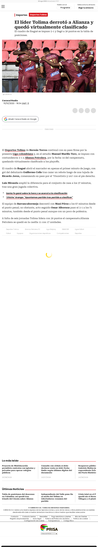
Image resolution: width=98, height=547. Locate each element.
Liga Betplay (51, 229)
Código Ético (69, 521)
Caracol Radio (12, 7)
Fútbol (8, 233)
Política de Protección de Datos (57, 519)
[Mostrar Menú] (3, 6)
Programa (65, 7)
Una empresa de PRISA (49, 527)
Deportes (21, 15)
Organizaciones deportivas (40, 233)
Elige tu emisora (85, 8)
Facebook (75, 110)
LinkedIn (87, 110)
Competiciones (63, 233)
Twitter (81, 110)
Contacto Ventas (29, 517)
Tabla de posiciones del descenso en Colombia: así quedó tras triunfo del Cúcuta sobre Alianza (18, 496)
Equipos (20, 233)
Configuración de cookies (34, 521)
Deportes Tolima (12, 229)
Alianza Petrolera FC (32, 229)
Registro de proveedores (19, 519)
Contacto (14, 517)
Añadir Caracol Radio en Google (22, 119)
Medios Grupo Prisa (49, 533)
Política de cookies (80, 519)
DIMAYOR (65, 229)
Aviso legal (37, 519)
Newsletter (43, 517)
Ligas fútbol (79, 229)
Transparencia (54, 521)
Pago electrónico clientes (61, 517)
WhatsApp (93, 110)
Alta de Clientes (81, 517)
